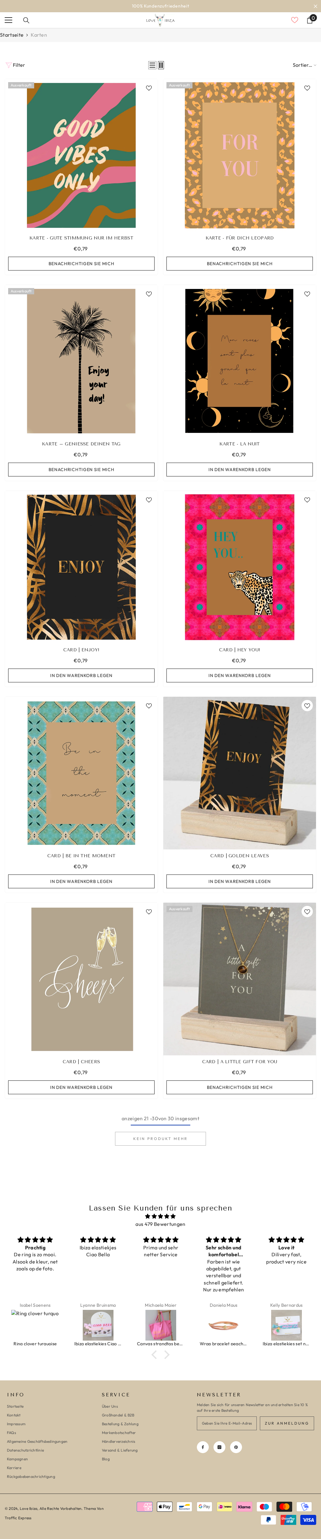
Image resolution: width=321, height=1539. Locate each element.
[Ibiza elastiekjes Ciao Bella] (46, 1325)
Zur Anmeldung (287, 1423)
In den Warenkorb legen (239, 469)
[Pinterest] (236, 1447)
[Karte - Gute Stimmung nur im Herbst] (81, 155)
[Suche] (26, 20)
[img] (160, 1216)
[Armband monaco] (297, 1325)
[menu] (8, 20)
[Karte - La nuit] (239, 361)
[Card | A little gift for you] (239, 979)
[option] (160, 6)
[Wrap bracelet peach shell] (171, 1325)
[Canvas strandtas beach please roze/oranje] (108, 1325)
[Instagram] (219, 1447)
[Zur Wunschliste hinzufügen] (149, 87)
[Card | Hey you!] (239, 567)
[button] (152, 65)
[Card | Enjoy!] (81, 567)
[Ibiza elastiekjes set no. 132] (234, 1325)
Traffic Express (18, 1517)
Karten (39, 35)
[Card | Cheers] (81, 979)
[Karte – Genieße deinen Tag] (81, 361)
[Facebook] (203, 1447)
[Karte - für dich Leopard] (239, 155)
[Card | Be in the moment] (81, 773)
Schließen (315, 6)
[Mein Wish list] (294, 20)
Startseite (12, 35)
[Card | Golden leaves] (239, 773)
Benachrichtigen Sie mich (81, 263)
